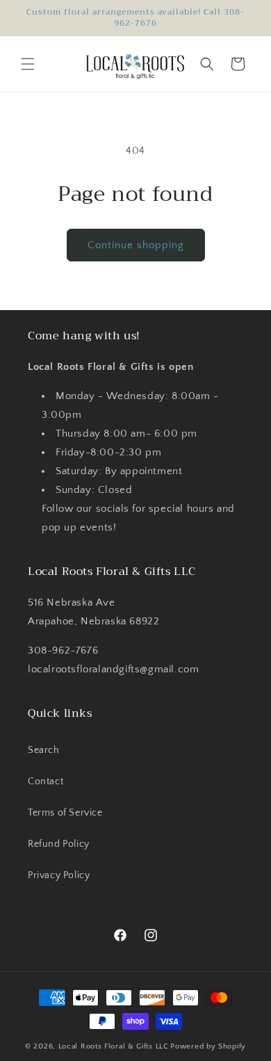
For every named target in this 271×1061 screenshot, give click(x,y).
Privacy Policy (59, 875)
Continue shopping (136, 245)
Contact (45, 781)
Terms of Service (65, 812)
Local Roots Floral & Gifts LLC (113, 1046)
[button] (28, 64)
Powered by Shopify (208, 1046)
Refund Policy (59, 844)
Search (44, 750)
